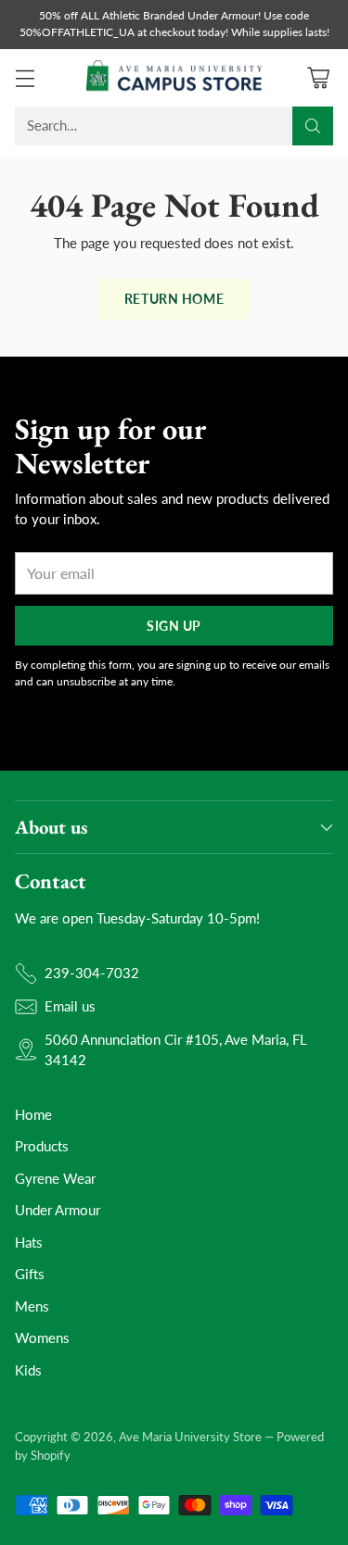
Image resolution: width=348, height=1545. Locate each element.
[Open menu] (25, 77)
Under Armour (57, 1209)
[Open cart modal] (318, 77)
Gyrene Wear (55, 1178)
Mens (32, 1306)
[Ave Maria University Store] (174, 78)
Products (42, 1145)
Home (33, 1114)
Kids (28, 1370)
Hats (29, 1242)
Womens (42, 1337)
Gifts (30, 1273)
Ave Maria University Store (190, 1436)
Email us (70, 1006)
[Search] (312, 126)
